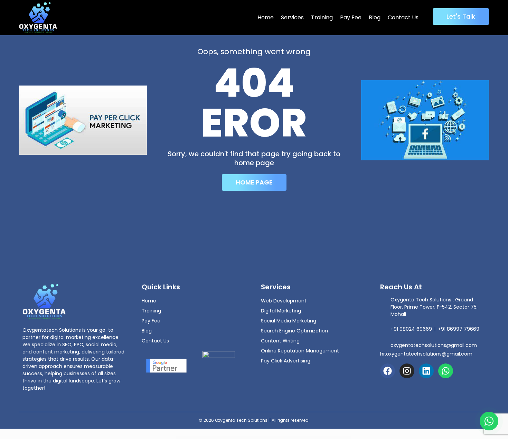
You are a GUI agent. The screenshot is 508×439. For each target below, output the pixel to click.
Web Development (284, 300)
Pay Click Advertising (285, 360)
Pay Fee (350, 17)
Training (322, 17)
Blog (374, 17)
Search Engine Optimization (294, 330)
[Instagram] (406, 370)
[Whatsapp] (445, 370)
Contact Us (403, 17)
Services (292, 17)
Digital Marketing (281, 310)
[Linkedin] (426, 370)
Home (265, 17)
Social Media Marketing (288, 320)
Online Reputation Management (300, 350)
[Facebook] (387, 370)
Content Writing (280, 340)
